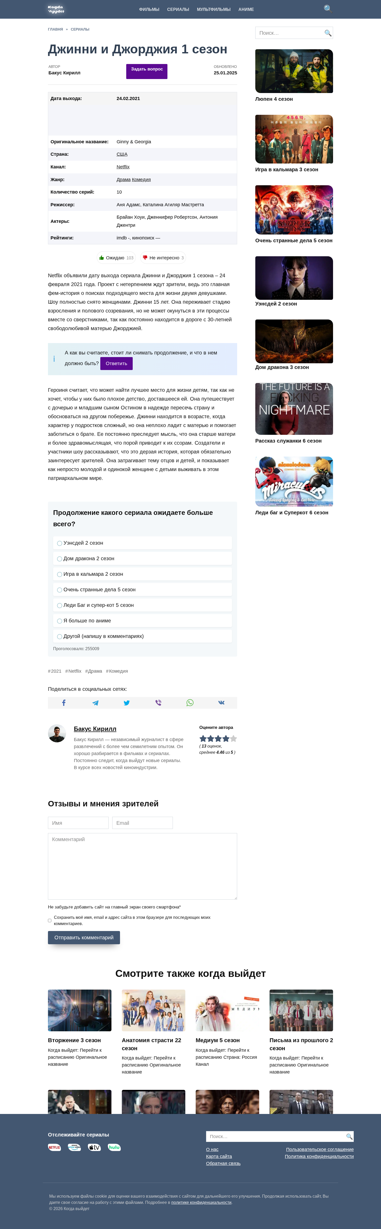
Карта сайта (219, 1156)
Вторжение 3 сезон (74, 1040)
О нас (212, 1149)
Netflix (123, 166)
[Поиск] (328, 33)
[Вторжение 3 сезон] (79, 1027)
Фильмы (149, 9)
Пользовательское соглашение (320, 1149)
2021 (56, 671)
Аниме (246, 9)
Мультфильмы (214, 9)
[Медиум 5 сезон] (227, 1027)
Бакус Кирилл (95, 728)
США (122, 154)
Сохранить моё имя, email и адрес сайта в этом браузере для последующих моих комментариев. (132, 920)
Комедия (141, 179)
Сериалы (178, 9)
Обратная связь (223, 1163)
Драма (124, 179)
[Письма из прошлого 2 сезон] (301, 1027)
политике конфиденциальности (201, 1202)
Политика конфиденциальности (319, 1156)
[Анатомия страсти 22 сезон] (153, 1027)
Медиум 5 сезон (218, 1040)
